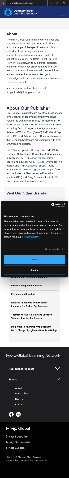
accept (34, 259)
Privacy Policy (27, 460)
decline (34, 270)
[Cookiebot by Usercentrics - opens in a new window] (51, 205)
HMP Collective (28, 165)
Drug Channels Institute (40, 177)
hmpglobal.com (34, 181)
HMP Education (28, 158)
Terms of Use (41, 460)
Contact (19, 404)
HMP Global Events (42, 161)
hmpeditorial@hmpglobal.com (23, 92)
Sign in (19, 399)
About (18, 388)
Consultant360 (40, 154)
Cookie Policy (12, 460)
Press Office (21, 393)
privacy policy (30, 236)
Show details (51, 249)
